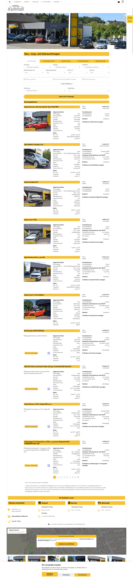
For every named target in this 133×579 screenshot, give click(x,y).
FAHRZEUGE (18, 1)
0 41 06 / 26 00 (16, 521)
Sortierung (27, 88)
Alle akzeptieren (82, 574)
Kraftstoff (84, 65)
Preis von (70, 70)
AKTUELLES (35, 1)
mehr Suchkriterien (67, 83)
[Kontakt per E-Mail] (119, 2)
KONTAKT (56, 1)
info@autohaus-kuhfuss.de (20, 516)
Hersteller (26, 65)
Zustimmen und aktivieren (66, 544)
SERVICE (26, 1)
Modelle (55, 65)
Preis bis (92, 70)
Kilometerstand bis (51, 70)
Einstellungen (66, 574)
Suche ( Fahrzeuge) (66, 96)
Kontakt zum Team (130, 18)
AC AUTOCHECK (46, 1)
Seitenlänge (71, 88)
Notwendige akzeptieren (50, 574)
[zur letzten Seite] (78, 477)
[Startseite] (123, 2)
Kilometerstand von (29, 70)
